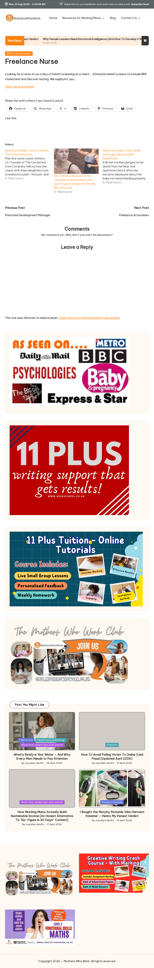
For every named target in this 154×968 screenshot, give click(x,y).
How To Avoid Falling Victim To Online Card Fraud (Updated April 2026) (112, 756)
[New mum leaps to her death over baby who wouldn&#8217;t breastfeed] (127, 166)
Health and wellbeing (51, 740)
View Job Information (19, 87)
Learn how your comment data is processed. (89, 318)
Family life (25, 740)
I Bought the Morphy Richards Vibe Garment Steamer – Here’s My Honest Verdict (112, 814)
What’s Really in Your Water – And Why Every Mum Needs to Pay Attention (42, 756)
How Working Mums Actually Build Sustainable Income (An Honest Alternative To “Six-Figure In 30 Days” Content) (42, 816)
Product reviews (112, 802)
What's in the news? (19, 53)
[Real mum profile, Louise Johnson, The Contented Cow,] (29, 164)
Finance (112, 744)
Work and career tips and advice (42, 744)
